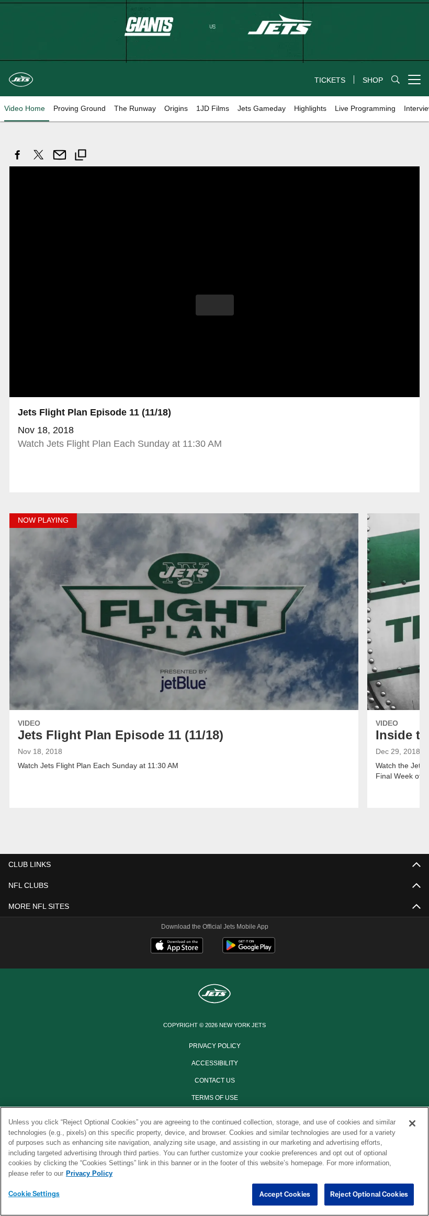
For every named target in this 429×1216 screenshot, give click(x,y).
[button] (214, 304)
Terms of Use (214, 1096)
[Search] (395, 80)
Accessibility (214, 1061)
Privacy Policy (214, 1044)
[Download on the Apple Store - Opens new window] (177, 946)
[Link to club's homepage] (20, 75)
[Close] (412, 1123)
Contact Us (214, 1079)
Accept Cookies (284, 1194)
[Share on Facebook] (17, 160)
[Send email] (59, 160)
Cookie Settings (34, 1194)
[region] (214, 1161)
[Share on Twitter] (38, 160)
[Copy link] (80, 156)
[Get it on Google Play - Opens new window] (249, 950)
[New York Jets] (214, 994)
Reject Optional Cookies (369, 1194)
